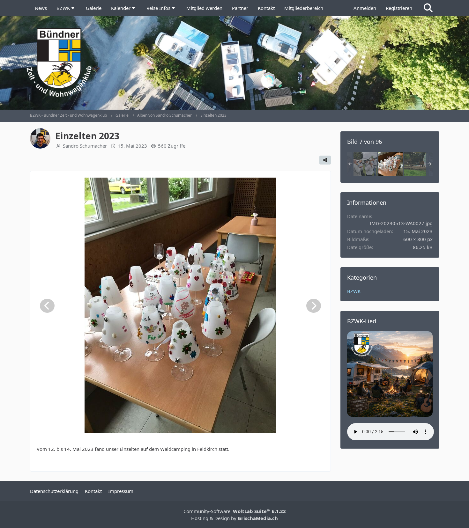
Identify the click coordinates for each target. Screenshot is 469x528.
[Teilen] (325, 160)
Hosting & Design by (234, 518)
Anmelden (365, 8)
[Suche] (428, 8)
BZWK (354, 291)
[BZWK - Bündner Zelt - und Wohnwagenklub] (234, 62)
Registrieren (399, 8)
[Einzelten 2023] (365, 164)
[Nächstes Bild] (313, 306)
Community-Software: (234, 511)
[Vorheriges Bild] (47, 306)
